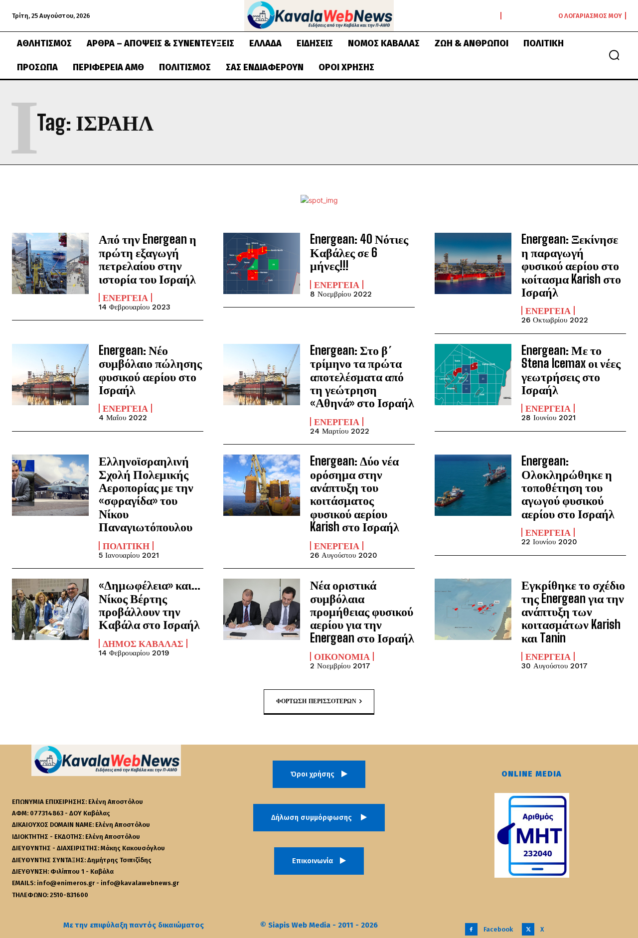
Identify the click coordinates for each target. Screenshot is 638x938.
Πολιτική (126, 545)
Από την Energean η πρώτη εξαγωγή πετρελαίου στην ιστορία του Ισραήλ (147, 259)
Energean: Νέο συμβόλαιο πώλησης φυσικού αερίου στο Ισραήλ (150, 370)
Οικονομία (342, 656)
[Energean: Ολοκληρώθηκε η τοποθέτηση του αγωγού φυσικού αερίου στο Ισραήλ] (473, 485)
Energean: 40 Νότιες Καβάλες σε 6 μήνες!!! (359, 252)
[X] (528, 929)
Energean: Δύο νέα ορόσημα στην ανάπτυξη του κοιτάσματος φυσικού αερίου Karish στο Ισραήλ (354, 494)
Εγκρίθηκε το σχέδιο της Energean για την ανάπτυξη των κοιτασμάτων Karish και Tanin (573, 611)
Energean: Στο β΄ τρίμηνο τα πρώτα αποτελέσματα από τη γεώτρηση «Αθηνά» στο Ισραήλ (362, 376)
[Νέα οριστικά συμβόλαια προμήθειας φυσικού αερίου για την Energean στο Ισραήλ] (261, 609)
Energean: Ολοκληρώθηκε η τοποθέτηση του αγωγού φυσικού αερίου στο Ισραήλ (568, 487)
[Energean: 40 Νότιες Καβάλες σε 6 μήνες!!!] (261, 263)
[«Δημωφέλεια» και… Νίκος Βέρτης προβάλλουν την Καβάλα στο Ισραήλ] (50, 609)
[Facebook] (471, 929)
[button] (614, 55)
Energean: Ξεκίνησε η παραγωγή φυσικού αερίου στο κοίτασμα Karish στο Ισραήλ (571, 265)
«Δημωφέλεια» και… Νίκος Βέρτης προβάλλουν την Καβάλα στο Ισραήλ (149, 604)
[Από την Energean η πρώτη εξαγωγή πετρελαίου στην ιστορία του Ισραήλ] (50, 263)
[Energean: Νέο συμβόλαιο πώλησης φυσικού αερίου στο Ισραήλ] (50, 374)
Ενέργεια (125, 297)
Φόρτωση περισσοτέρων (316, 700)
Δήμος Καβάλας (143, 643)
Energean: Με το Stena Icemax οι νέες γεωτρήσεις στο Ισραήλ (571, 370)
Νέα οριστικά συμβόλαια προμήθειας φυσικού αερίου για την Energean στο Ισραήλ (362, 611)
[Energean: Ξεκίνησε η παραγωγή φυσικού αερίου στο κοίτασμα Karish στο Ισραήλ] (473, 263)
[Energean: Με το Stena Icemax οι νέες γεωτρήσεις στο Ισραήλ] (473, 374)
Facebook (498, 929)
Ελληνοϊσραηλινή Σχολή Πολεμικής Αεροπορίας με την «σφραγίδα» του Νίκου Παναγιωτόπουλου (146, 494)
